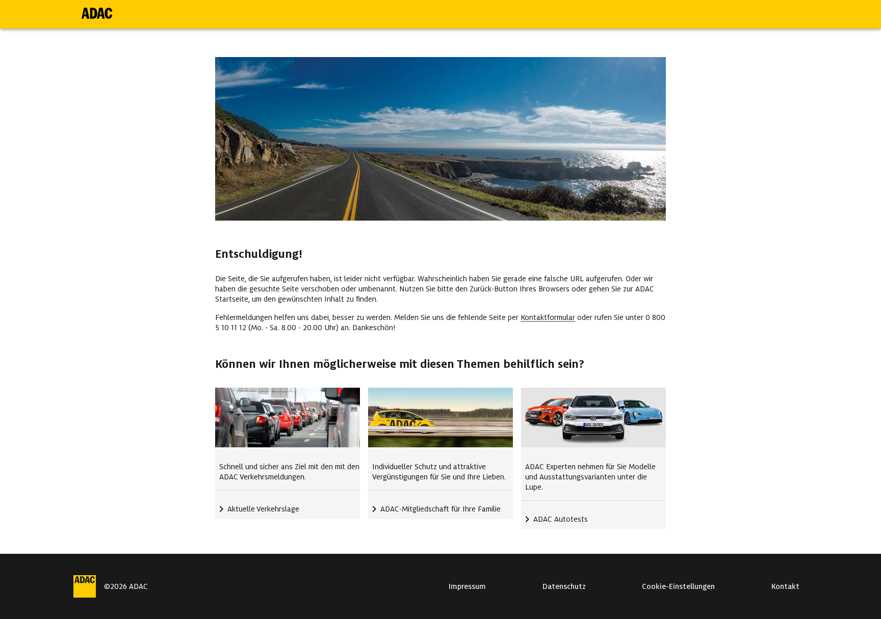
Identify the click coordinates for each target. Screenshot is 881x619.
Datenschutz (564, 586)
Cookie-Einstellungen (678, 586)
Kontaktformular (548, 317)
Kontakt (785, 586)
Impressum (467, 586)
